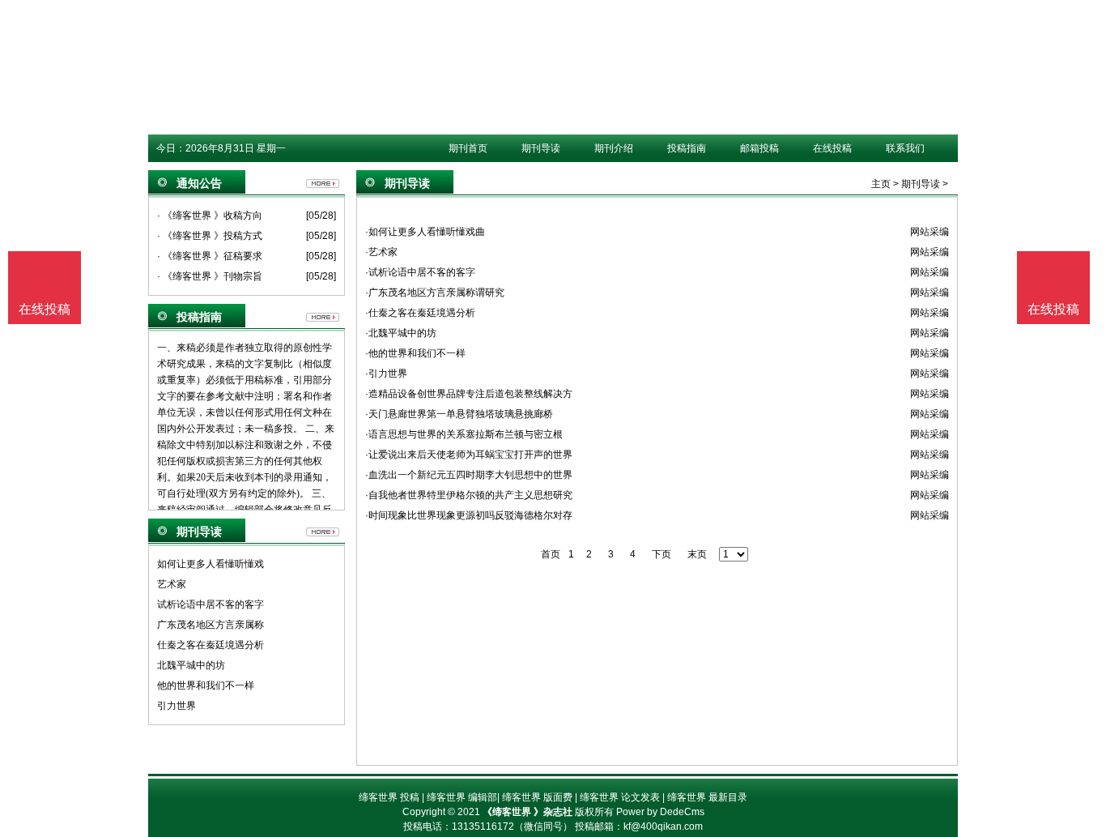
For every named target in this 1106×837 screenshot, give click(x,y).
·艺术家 (381, 252)
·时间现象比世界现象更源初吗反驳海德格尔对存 (468, 515)
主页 (881, 184)
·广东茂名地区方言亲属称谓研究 (434, 292)
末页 (697, 554)
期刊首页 (468, 148)
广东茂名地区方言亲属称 (210, 624)
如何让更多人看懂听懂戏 (210, 564)
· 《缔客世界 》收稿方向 (209, 215)
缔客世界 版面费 (537, 797)
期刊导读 (540, 148)
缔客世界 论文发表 (620, 797)
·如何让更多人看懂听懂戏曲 (425, 231)
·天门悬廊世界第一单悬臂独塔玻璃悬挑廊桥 (459, 414)
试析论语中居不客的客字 (210, 604)
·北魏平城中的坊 (400, 333)
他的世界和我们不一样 (205, 685)
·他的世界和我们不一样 (415, 353)
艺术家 (171, 584)
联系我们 (905, 148)
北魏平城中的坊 (191, 665)
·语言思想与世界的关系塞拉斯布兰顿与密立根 (464, 434)
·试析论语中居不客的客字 (420, 272)
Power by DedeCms (660, 812)
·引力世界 (386, 373)
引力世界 (176, 705)
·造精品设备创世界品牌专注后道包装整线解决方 (468, 393)
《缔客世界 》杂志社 (527, 812)
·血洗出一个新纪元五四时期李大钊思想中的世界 (468, 474)
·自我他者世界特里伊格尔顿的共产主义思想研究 (468, 495)
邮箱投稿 (759, 148)
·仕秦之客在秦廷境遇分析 (420, 312)
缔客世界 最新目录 (707, 797)
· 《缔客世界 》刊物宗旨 (209, 276)
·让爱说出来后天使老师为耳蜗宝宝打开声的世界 (468, 454)
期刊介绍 (613, 148)
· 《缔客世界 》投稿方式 (209, 235)
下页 (661, 554)
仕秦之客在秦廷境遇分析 (210, 645)
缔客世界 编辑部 (462, 797)
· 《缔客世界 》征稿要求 (209, 256)
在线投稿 (832, 148)
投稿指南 (686, 148)
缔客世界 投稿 (389, 797)
